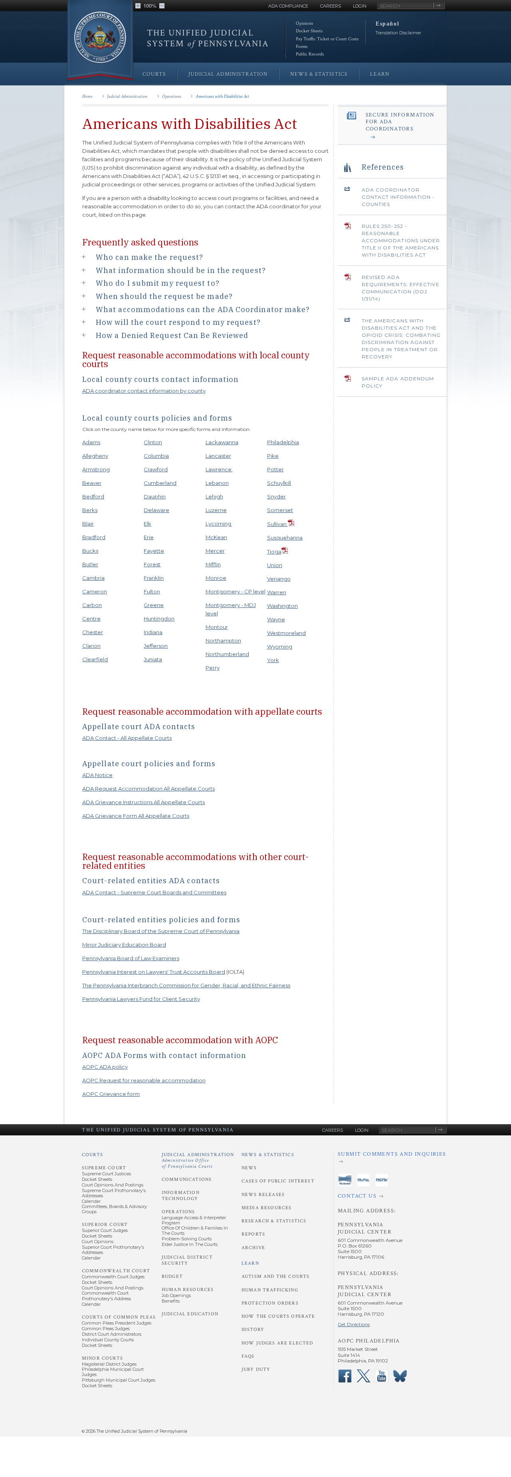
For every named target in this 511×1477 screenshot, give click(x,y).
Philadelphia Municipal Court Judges (113, 1371)
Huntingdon (159, 618)
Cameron (94, 591)
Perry (213, 667)
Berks (89, 510)
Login (359, 6)
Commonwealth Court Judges (113, 1276)
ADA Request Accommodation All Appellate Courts (148, 788)
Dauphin (155, 496)
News (249, 1168)
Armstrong (96, 469)
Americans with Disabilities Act (222, 96)
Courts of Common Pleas (119, 1317)
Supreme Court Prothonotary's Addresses (114, 1193)
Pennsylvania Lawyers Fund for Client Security (141, 999)
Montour (217, 627)
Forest (152, 564)
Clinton (153, 442)
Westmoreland (286, 633)
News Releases (263, 1195)
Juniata (153, 659)
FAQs (248, 1356)
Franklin (154, 578)
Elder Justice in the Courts (190, 1244)
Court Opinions (97, 1241)
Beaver (91, 483)
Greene (154, 605)
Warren (276, 592)
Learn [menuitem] (380, 74)
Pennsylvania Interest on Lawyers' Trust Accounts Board (153, 972)
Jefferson (156, 646)
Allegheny (95, 456)
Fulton (152, 591)
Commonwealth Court (116, 1271)
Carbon (92, 605)
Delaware (156, 510)
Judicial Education (190, 1314)
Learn (250, 1263)
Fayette (154, 551)
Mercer (215, 551)
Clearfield (95, 659)
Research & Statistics (274, 1221)
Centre (91, 618)
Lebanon (217, 483)
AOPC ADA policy (105, 1067)
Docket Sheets (309, 31)
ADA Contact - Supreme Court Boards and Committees (154, 892)
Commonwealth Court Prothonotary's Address (106, 1295)
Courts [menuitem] (154, 74)
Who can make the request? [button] (149, 257)
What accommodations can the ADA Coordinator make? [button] (203, 309)
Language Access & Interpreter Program (194, 1220)
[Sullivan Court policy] (291, 524)
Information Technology (181, 1195)
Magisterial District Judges (109, 1364)
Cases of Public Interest (278, 1181)
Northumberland (227, 654)
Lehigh (214, 496)
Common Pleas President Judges (116, 1323)
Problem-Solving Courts (187, 1239)
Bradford (93, 537)
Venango (279, 578)
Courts (92, 1155)
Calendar (91, 1201)
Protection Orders (270, 1303)
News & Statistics (268, 1155)
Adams (91, 442)
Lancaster (218, 456)
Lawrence (219, 469)
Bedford (93, 496)
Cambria (93, 578)
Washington (282, 606)
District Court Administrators (111, 1334)
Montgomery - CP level (235, 591)
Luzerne (216, 510)
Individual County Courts (108, 1340)
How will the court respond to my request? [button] (178, 322)
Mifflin (213, 564)
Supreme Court (104, 1168)
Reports (253, 1234)
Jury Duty (256, 1369)
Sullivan (277, 524)
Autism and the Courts (275, 1276)
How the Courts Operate (278, 1316)
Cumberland (160, 483)
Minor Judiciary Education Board (124, 944)
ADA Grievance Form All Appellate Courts (135, 816)
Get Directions (354, 1324)
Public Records (310, 54)
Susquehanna (285, 537)
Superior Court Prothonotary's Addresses (113, 1249)
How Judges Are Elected (277, 1343)
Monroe (216, 578)
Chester (92, 632)
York (273, 660)
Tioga (274, 551)
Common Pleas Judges (106, 1328)
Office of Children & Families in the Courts (195, 1230)
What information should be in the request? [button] (181, 270)
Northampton (223, 640)
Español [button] (387, 23)
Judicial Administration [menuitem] (228, 74)
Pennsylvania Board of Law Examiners (130, 958)
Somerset (280, 510)
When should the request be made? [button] (164, 296)
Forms (301, 46)
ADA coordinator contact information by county (144, 391)
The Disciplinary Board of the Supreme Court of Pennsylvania (161, 931)
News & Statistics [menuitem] (319, 74)
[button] (138, 5)
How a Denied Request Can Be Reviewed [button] (172, 335)
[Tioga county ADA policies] (284, 551)
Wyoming (279, 646)
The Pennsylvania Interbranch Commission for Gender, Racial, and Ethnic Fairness (186, 985)
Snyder (276, 496)
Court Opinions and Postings (112, 1185)
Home (87, 96)
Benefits (171, 1301)
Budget (172, 1276)
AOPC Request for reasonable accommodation (144, 1080)
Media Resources (266, 1208)
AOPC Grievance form (111, 1094)
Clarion (91, 646)
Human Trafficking (270, 1290)
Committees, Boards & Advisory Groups (114, 1209)
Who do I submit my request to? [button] (158, 283)
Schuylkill (279, 483)
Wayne (276, 619)
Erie (149, 537)
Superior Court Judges (105, 1230)
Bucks (90, 551)
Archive (253, 1248)
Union (274, 565)
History (253, 1330)
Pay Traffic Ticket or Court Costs (327, 39)
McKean (216, 537)
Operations (171, 96)
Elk (147, 523)
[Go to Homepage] (100, 41)
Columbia (156, 456)
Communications (187, 1179)
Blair (88, 523)
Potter (275, 469)
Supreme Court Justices (106, 1173)
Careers (330, 6)
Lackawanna (222, 442)
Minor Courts (102, 1358)
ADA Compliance (288, 6)
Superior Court (105, 1225)
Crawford (156, 469)
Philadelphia (283, 442)
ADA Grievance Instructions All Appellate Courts (143, 802)
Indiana (153, 632)
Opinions (304, 23)
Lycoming (219, 523)
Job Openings (176, 1295)
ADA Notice (97, 775)
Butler (90, 564)
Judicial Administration (127, 96)
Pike (273, 456)
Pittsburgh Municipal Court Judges (118, 1380)
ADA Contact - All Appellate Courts (127, 738)
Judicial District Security (187, 1260)
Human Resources (188, 1290)
